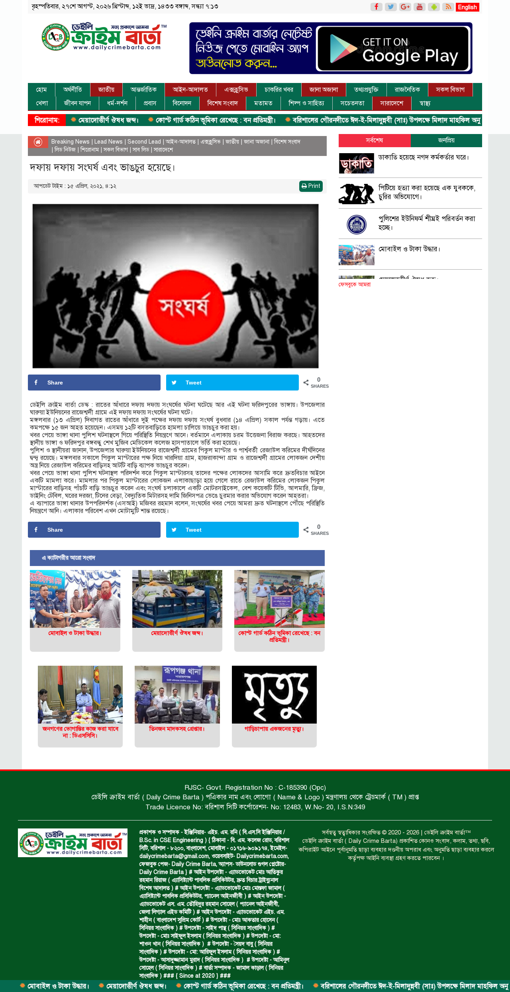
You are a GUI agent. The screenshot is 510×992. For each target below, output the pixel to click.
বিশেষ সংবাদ (223, 103)
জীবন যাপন (77, 103)
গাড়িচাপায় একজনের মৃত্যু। (274, 728)
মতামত (263, 103)
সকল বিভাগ (450, 90)
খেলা (42, 103)
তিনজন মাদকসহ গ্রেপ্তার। (177, 728)
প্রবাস (150, 103)
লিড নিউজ (65, 149)
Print (313, 186)
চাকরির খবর (279, 90)
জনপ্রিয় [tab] (446, 140)
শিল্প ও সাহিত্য (306, 103)
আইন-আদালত (190, 90)
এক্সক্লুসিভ (236, 90)
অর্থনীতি (72, 90)
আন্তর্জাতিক (144, 90)
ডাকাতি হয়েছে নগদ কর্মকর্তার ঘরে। (424, 157)
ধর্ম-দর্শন (117, 103)
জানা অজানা (324, 90)
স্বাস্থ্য (425, 103)
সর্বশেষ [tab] (374, 140)
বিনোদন (182, 103)
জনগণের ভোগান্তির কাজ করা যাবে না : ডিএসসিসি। (80, 732)
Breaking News (70, 141)
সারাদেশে (392, 103)
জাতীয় (106, 90)
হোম (41, 90)
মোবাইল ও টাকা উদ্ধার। (75, 633)
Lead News (108, 141)
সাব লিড (141, 149)
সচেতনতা (352, 103)
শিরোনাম (89, 149)
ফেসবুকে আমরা (355, 284)
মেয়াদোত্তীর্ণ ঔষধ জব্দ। (73, 120)
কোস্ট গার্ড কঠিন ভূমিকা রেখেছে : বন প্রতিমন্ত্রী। (180, 120)
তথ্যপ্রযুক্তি (366, 90)
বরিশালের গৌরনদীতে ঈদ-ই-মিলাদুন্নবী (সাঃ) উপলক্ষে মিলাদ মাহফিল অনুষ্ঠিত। (357, 120)
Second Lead (144, 141)
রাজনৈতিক (407, 90)
